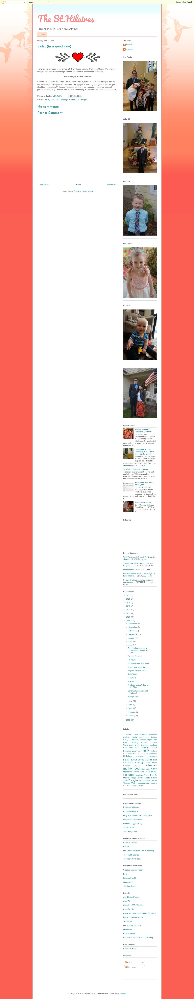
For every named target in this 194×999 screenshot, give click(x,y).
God (146, 754)
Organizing (127, 772)
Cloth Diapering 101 (131, 811)
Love (58, 100)
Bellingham (127, 740)
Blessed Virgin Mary (148, 740)
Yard (124, 786)
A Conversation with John (138, 663)
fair (138, 751)
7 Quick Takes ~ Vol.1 (137, 671)
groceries (153, 754)
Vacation (126, 783)
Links (125, 763)
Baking (154, 737)
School (154, 778)
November (133, 627)
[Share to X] (75, 96)
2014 (128, 603)
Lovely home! (128, 570)
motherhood (74, 100)
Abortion (143, 734)
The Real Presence (131, 855)
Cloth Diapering (142, 745)
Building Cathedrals (131, 807)
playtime (139, 775)
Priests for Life (129, 933)
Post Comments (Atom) (83, 191)
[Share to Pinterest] (80, 96)
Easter (134, 751)
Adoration (153, 734)
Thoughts (83, 100)
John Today (132, 674)
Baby (134, 737)
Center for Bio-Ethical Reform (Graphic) (139, 913)
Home (42, 34)
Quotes (126, 778)
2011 (128, 613)
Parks (147, 772)
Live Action (127, 929)
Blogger (123, 993)
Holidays (127, 756)
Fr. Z (125, 874)
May (131, 701)
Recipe (133, 778)
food (124, 754)
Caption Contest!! (135, 656)
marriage (64, 100)
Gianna (140, 754)
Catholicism (128, 745)
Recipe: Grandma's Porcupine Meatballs (143, 430)
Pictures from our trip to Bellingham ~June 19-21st (138, 650)
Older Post (111, 185)
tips (140, 780)
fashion (154, 751)
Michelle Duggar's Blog (132, 824)
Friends (132, 753)
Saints (147, 778)
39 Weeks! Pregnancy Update (135, 469)
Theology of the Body (132, 859)
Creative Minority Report (133, 870)
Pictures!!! (132, 678)
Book (125, 742)
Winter (147, 783)
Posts (129, 962)
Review (140, 778)
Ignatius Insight (129, 878)
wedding (141, 783)
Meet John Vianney (143, 502)
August (132, 638)
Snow (125, 780)
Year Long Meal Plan (135, 786)
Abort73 (126, 901)
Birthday (135, 740)
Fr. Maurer (132, 660)
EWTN (126, 847)
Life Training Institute (132, 925)
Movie (143, 769)
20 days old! (133, 697)
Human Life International (133, 917)
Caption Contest (149, 742)
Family (46, 100)
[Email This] (69, 96)
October (132, 631)
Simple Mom (128, 827)
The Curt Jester (129, 886)
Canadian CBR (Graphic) (133, 905)
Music (148, 769)
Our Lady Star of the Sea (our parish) (138, 851)
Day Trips (134, 747)
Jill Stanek (127, 921)
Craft (125, 747)
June (131, 645)
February (132, 712)
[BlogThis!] (72, 96)
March (131, 708)
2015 (128, 599)
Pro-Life (153, 775)
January (132, 715)
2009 (128, 620)
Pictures (128, 774)
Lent (155, 760)
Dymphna (127, 751)
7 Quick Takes (130, 734)
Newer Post (44, 185)
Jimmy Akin (128, 882)
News (154, 769)
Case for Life (128, 909)
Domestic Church (149, 747)
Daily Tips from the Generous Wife (137, 815)
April (131, 705)
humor (134, 759)
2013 (128, 606)
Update (154, 780)
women (154, 783)
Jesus (141, 759)
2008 (128, 720)
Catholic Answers (130, 843)
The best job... (134, 681)
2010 (128, 617)
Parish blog (139, 772)
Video (134, 783)
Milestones (151, 765)
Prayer (146, 775)
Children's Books (130, 949)
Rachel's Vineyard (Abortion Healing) (138, 938)
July (131, 642)
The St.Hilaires (65, 18)
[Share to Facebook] (77, 96)
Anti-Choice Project (131, 897)
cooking (153, 745)
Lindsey (129, 49)
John (52, 100)
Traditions (146, 780)
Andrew (129, 45)
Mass (148, 763)
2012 (128, 610)
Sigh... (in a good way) (137, 667)
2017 (128, 595)
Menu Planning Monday (133, 819)
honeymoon (140, 756)
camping (134, 742)
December (133, 624)
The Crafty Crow (130, 832)
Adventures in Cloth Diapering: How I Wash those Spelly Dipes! (144, 451)
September (133, 634)
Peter (154, 771)
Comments (131, 967)
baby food (144, 737)
